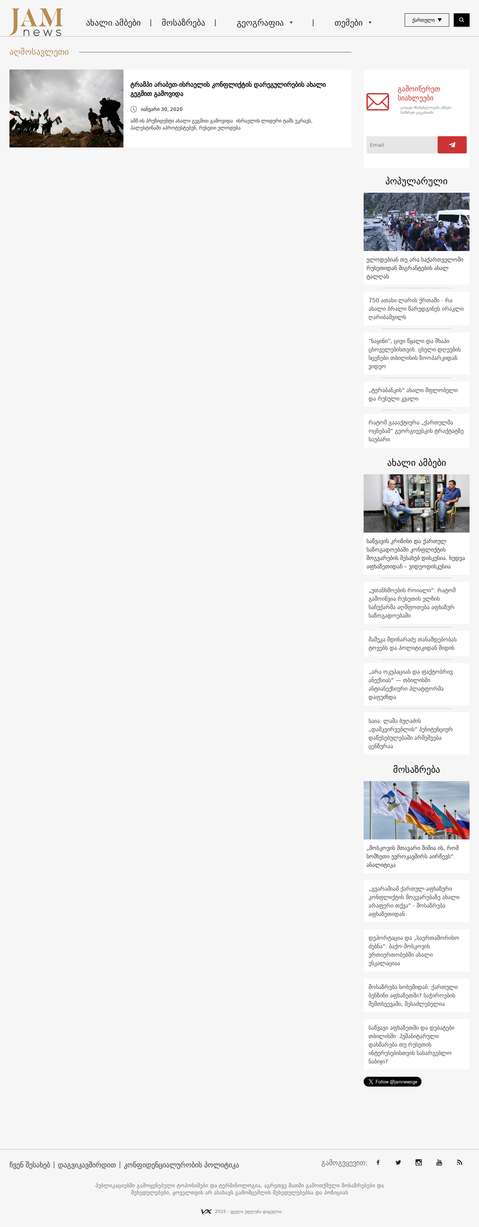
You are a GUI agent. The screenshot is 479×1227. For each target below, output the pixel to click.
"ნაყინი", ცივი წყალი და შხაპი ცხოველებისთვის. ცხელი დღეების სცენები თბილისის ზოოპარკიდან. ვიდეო (415, 353)
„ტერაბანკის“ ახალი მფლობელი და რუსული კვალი (413, 394)
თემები (349, 22)
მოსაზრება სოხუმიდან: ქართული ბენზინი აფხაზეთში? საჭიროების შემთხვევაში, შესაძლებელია (413, 995)
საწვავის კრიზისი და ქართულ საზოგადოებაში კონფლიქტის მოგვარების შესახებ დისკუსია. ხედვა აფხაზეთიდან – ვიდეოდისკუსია (415, 553)
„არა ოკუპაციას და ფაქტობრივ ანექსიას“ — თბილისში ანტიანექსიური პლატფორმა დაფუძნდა (411, 684)
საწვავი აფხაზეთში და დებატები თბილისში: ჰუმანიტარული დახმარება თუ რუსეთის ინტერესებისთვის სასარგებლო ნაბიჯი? (411, 1044)
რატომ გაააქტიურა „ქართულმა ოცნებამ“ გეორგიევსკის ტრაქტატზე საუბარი (416, 430)
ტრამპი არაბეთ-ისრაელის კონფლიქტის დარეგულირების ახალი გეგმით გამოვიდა (228, 89)
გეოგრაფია (260, 22)
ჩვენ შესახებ (29, 1164)
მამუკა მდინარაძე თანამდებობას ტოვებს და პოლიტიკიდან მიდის (413, 643)
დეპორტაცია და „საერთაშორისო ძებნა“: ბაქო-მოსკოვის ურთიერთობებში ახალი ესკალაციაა (414, 950)
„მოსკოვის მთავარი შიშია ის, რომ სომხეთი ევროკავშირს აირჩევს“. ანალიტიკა (412, 856)
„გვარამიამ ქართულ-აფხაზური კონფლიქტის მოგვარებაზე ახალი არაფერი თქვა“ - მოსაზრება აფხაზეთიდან (414, 901)
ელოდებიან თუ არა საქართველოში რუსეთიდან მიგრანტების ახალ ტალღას (414, 268)
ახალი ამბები (113, 22)
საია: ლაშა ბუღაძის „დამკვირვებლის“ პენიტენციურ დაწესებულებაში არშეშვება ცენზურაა (411, 733)
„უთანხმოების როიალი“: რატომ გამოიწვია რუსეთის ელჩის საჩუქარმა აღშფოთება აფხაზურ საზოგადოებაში (412, 602)
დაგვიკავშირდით (87, 1164)
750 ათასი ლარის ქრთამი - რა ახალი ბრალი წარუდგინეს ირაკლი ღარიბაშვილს (416, 308)
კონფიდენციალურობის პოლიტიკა (181, 1164)
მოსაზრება (183, 22)
